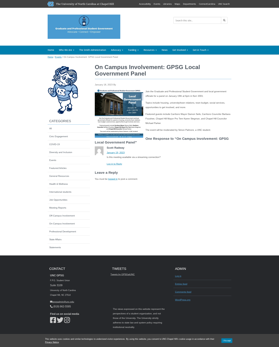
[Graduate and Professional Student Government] (84, 26)
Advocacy (116, 49)
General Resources (59, 176)
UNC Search (224, 3)
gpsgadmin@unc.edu (63, 301)
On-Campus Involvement (62, 223)
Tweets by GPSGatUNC (122, 274)
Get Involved (179, 49)
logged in (113, 179)
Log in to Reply (114, 164)
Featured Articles (58, 168)
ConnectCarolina (207, 3)
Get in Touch (200, 49)
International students (60, 192)
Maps (177, 3)
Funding (132, 49)
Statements (55, 247)
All (50, 128)
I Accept (227, 340)
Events (157, 3)
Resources (149, 49)
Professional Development (62, 231)
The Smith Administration (92, 49)
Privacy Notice (52, 342)
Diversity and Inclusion (60, 152)
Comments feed (183, 292)
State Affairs (55, 239)
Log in (178, 276)
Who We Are (66, 49)
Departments (189, 3)
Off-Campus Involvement (62, 215)
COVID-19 (54, 144)
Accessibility (145, 3)
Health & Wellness (58, 184)
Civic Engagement (58, 136)
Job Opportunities (58, 199)
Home (51, 49)
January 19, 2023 (116, 152)
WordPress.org (182, 299)
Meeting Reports (57, 207)
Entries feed (181, 284)
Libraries (167, 3)
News (165, 49)
